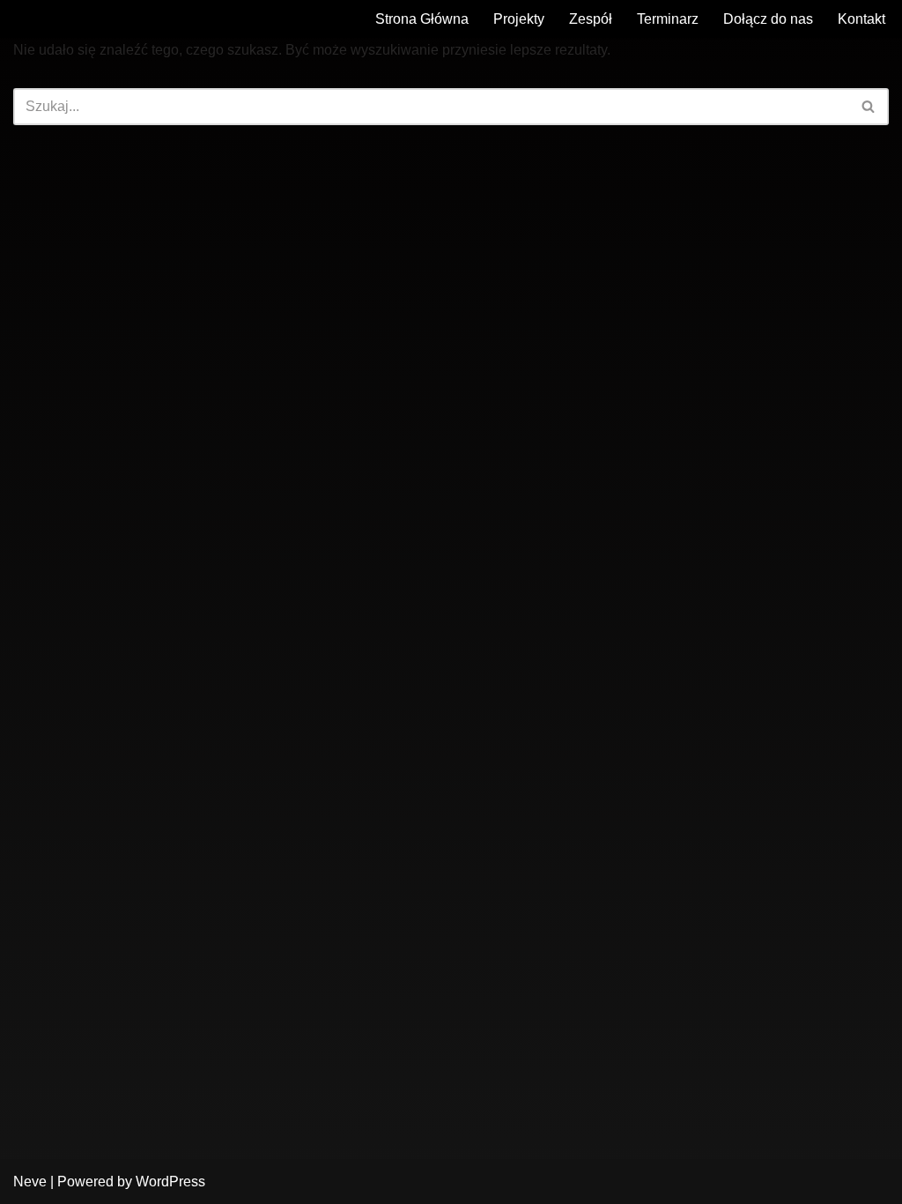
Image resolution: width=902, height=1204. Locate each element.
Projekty (518, 18)
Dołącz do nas (768, 18)
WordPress (170, 1181)
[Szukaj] (869, 106)
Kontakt (861, 18)
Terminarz (668, 18)
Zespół (590, 18)
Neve (30, 1181)
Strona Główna (422, 18)
